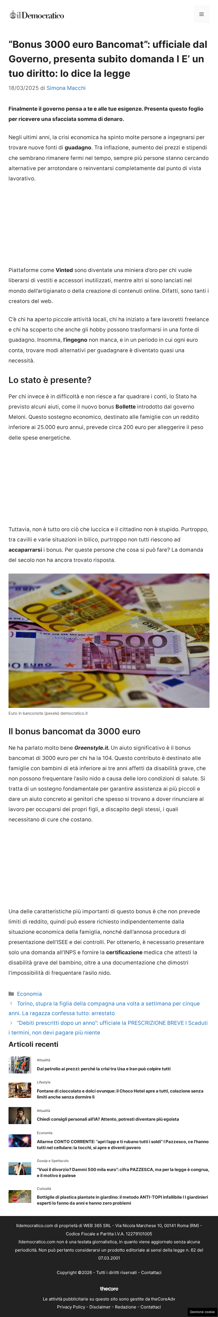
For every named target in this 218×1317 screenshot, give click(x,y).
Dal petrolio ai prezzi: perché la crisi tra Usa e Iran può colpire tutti (104, 1068)
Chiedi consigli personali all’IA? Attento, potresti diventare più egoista (108, 1119)
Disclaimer (100, 1307)
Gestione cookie (202, 1312)
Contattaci (151, 1272)
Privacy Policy (71, 1307)
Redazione (125, 1307)
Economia (29, 994)
